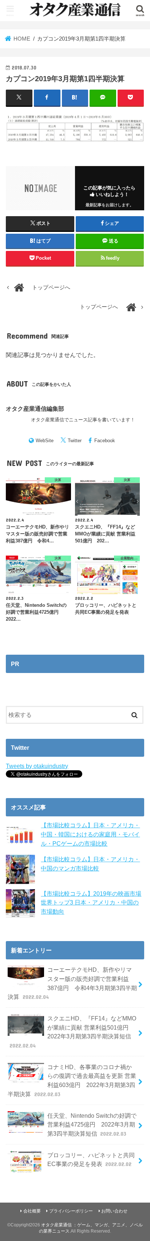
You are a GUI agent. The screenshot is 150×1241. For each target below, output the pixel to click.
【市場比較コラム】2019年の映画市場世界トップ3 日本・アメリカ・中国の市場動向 (91, 902)
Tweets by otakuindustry (37, 766)
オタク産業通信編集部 (35, 408)
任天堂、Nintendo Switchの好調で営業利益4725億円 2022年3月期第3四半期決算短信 (92, 1124)
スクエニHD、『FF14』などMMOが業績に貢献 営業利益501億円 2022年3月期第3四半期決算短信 (72, 1032)
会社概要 (32, 1211)
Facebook (104, 440)
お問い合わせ (114, 1211)
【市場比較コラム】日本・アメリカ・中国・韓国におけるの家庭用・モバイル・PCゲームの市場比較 (90, 834)
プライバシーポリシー (71, 1211)
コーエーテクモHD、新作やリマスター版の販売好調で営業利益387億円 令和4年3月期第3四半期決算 (72, 983)
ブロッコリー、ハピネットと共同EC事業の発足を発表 (91, 1159)
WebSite (45, 440)
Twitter (75, 440)
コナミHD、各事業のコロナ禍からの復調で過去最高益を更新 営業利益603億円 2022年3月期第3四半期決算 (72, 1080)
